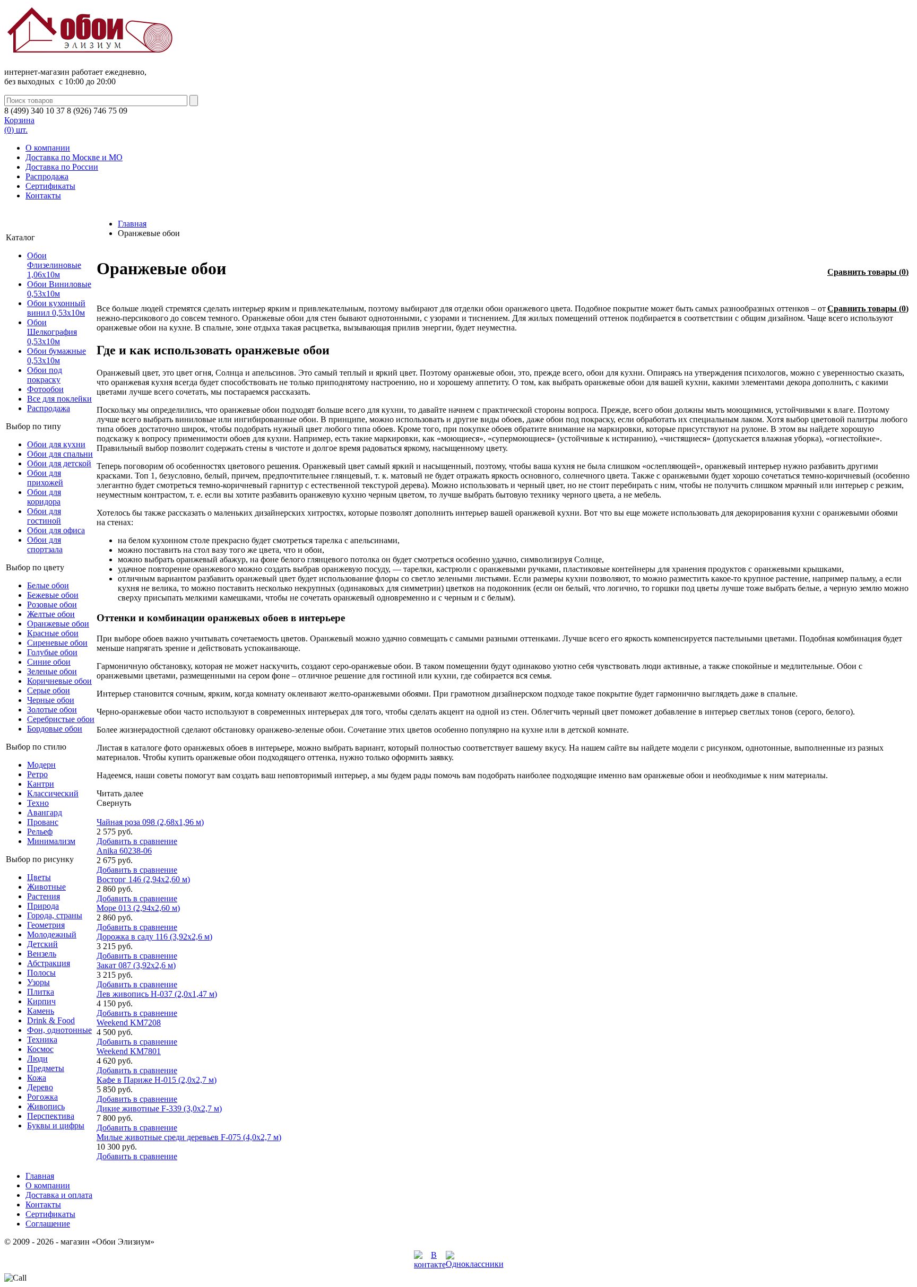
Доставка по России (61, 166)
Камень (40, 1010)
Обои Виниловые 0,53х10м (59, 289)
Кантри (40, 783)
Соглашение (47, 1223)
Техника (42, 1039)
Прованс (42, 822)
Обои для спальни (60, 453)
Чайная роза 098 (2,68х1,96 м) (150, 822)
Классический (53, 793)
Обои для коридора (44, 497)
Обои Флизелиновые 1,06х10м (54, 265)
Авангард (44, 812)
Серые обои (48, 690)
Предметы (45, 1068)
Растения (43, 896)
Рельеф (40, 831)
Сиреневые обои (57, 642)
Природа (43, 905)
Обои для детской (59, 463)
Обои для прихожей (45, 477)
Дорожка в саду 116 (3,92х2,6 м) (154, 936)
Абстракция (48, 963)
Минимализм (51, 841)
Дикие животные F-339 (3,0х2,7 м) (159, 1108)
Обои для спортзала (45, 544)
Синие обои (49, 661)
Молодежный (51, 934)
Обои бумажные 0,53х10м (56, 355)
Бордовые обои (54, 728)
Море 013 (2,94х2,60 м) (138, 907)
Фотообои (45, 389)
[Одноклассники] (475, 1263)
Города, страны (54, 915)
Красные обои (53, 633)
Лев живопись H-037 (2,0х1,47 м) (157, 993)
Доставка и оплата (58, 1194)
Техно (38, 802)
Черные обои (50, 700)
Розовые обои (52, 604)
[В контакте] (430, 1264)
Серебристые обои (60, 719)
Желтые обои (51, 614)
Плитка (40, 991)
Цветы (39, 877)
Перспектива (50, 1115)
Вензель (41, 953)
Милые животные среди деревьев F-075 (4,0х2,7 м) (189, 1137)
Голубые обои (52, 652)
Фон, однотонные (59, 1029)
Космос (40, 1049)
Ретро (37, 774)
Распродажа (46, 176)
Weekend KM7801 (129, 1051)
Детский (42, 944)
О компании (47, 147)
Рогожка (42, 1096)
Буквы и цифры (55, 1125)
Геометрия (46, 924)
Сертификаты (50, 185)
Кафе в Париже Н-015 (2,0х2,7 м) (157, 1079)
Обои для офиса (56, 530)
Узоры (38, 982)
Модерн (41, 764)
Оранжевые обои (58, 623)
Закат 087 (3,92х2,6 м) (136, 965)
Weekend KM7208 (129, 1022)
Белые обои (48, 585)
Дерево (40, 1087)
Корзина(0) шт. (19, 125)
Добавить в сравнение (137, 841)
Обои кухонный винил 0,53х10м (56, 308)
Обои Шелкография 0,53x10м (52, 332)
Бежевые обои (53, 594)
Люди (37, 1058)
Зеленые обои (52, 671)
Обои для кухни (56, 444)
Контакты (43, 195)
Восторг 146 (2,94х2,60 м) (143, 879)
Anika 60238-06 (124, 850)
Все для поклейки (59, 398)
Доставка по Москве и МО (74, 157)
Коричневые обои (59, 680)
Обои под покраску (44, 375)
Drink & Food (51, 1020)
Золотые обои (52, 709)
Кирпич (41, 1001)
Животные (46, 886)
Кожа (36, 1077)
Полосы (41, 972)
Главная (132, 223)
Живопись (46, 1106)
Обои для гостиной (44, 516)
